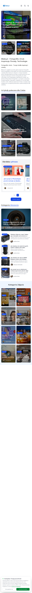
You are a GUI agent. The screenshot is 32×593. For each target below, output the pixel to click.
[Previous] (14, 195)
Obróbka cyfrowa (7, 19)
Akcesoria (4, 43)
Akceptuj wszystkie (23, 589)
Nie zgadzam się (9, 589)
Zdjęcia (19, 43)
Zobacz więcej (16, 199)
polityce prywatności (16, 586)
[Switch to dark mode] (28, 5)
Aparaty (20, 145)
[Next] (18, 195)
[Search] (25, 6)
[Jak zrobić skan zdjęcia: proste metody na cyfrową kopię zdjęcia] (16, 125)
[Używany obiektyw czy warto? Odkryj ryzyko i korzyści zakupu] (16, 220)
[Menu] (21, 5)
